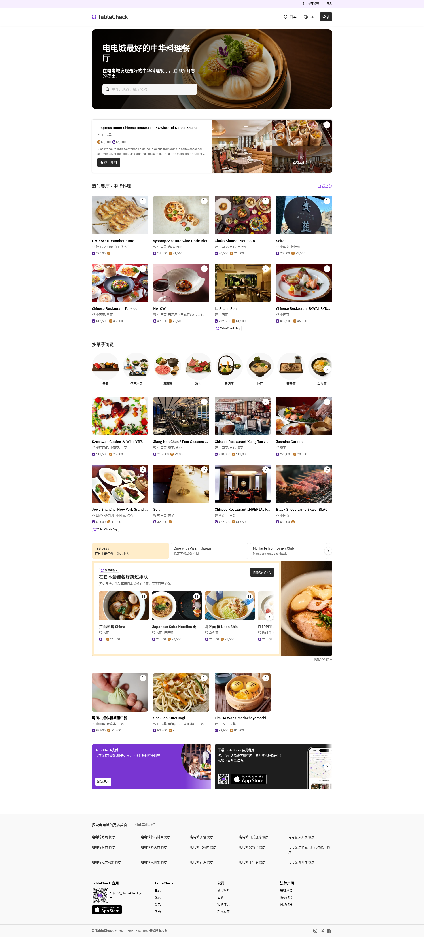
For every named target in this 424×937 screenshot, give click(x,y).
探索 (158, 897)
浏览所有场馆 (262, 572)
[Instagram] (315, 930)
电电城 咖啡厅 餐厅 (301, 862)
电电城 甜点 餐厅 (201, 862)
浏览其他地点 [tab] (144, 824)
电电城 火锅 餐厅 (201, 837)
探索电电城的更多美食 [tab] (109, 825)
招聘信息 (223, 904)
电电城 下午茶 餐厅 (252, 862)
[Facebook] (329, 930)
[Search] (107, 89)
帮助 (329, 3)
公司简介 (223, 890)
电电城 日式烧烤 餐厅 (253, 837)
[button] (113, 246)
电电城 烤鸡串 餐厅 (252, 847)
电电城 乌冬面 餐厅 (203, 847)
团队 (220, 897)
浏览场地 (103, 782)
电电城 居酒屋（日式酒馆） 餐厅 (309, 849)
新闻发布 (223, 911)
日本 (293, 17)
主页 (158, 890)
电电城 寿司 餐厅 (103, 837)
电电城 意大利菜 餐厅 (106, 862)
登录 (325, 17)
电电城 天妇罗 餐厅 (301, 837)
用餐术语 (286, 890)
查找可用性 (109, 162)
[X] (322, 930)
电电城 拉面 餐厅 (103, 847)
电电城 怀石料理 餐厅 (155, 837)
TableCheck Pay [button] (230, 328)
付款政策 (286, 904)
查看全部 (325, 186)
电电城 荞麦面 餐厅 (154, 847)
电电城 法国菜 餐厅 (154, 862)
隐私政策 (286, 897)
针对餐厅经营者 (312, 3)
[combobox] (149, 89)
